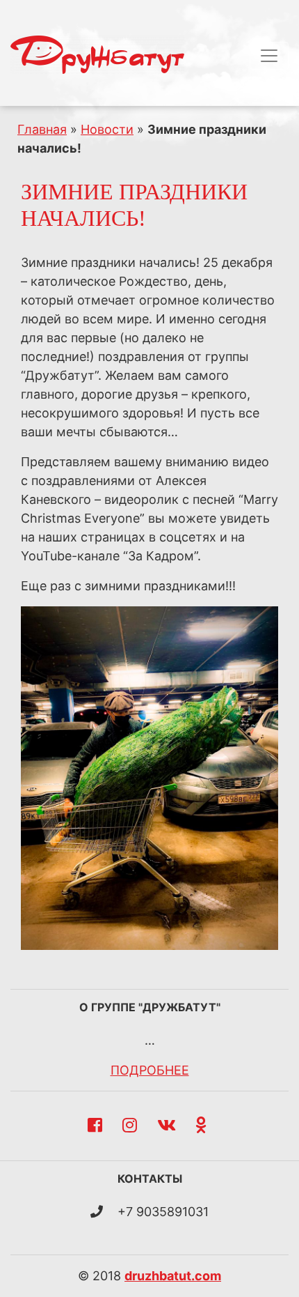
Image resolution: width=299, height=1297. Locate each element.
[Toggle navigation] (269, 56)
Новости (107, 129)
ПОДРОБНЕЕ (150, 1070)
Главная (42, 129)
